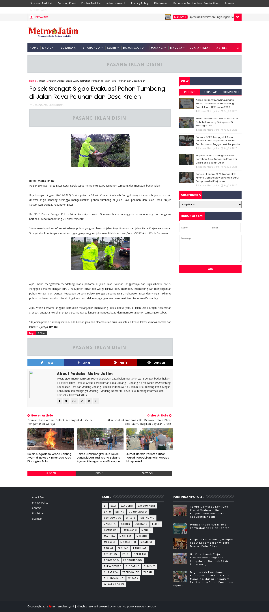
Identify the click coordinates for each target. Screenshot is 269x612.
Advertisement (115, 3)
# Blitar (42, 333)
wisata (133, 578)
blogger (51, 473)
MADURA (176, 48)
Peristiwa (111, 554)
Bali (113, 505)
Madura (109, 536)
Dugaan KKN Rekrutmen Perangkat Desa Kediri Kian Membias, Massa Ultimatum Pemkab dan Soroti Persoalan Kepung (203, 578)
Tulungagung (114, 578)
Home (34, 48)
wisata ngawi (114, 584)
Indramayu (147, 517)
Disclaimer (161, 3)
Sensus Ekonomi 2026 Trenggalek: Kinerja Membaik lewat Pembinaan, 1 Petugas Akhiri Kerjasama (217, 177)
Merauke (110, 542)
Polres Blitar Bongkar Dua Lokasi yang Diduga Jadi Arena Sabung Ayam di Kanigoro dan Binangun (98, 457)
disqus (99, 473)
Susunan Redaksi (41, 3)
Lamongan (111, 530)
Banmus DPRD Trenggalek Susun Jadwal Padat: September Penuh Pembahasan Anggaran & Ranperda (218, 140)
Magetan (125, 536)
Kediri (156, 523)
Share (87, 362)
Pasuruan (140, 548)
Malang (142, 536)
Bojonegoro (138, 511)
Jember (125, 523)
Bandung (127, 505)
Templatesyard (65, 606)
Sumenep (149, 566)
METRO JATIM (38, 10)
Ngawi (108, 548)
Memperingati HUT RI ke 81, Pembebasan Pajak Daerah (210, 526)
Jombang (141, 523)
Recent (189, 92)
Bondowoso (112, 517)
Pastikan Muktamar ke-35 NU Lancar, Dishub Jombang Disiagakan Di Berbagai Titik (217, 122)
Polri (126, 554)
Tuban (147, 572)
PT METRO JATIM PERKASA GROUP (134, 606)
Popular (210, 92)
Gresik (130, 517)
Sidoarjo (132, 566)
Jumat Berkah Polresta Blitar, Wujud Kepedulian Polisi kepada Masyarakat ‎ (147, 457)
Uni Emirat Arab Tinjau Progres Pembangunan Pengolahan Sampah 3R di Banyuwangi (209, 559)
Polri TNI (140, 554)
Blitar (42, 80)
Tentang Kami (66, 3)
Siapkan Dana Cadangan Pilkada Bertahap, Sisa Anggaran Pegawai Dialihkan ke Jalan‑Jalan (216, 159)
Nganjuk (147, 542)
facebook (147, 473)
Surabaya (111, 572)
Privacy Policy (139, 3)
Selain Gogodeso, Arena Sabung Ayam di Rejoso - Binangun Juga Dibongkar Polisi (49, 457)
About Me (38, 497)
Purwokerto (113, 566)
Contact (36, 508)
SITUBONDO (91, 48)
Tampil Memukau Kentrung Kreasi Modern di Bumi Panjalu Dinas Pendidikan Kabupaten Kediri (209, 512)
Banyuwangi (169, 17)
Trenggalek (130, 572)
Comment (160, 362)
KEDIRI (111, 48)
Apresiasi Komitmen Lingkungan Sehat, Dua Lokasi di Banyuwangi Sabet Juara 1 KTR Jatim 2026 (215, 103)
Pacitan (123, 548)
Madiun (146, 530)
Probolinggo (132, 560)
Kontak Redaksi (90, 3)
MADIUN (48, 48)
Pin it (123, 362)
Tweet (50, 362)
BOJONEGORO (133, 48)
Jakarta (110, 523)
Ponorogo (111, 560)
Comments (231, 92)
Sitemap (230, 3)
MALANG (157, 48)
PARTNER (221, 48)
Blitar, (60, 104)
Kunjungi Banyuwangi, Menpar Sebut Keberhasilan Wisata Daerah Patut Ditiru (211, 543)
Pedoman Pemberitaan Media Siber (196, 3)
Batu (107, 511)
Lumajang (130, 530)
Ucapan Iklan (200, 48)
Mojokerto (128, 542)
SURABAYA (68, 48)
